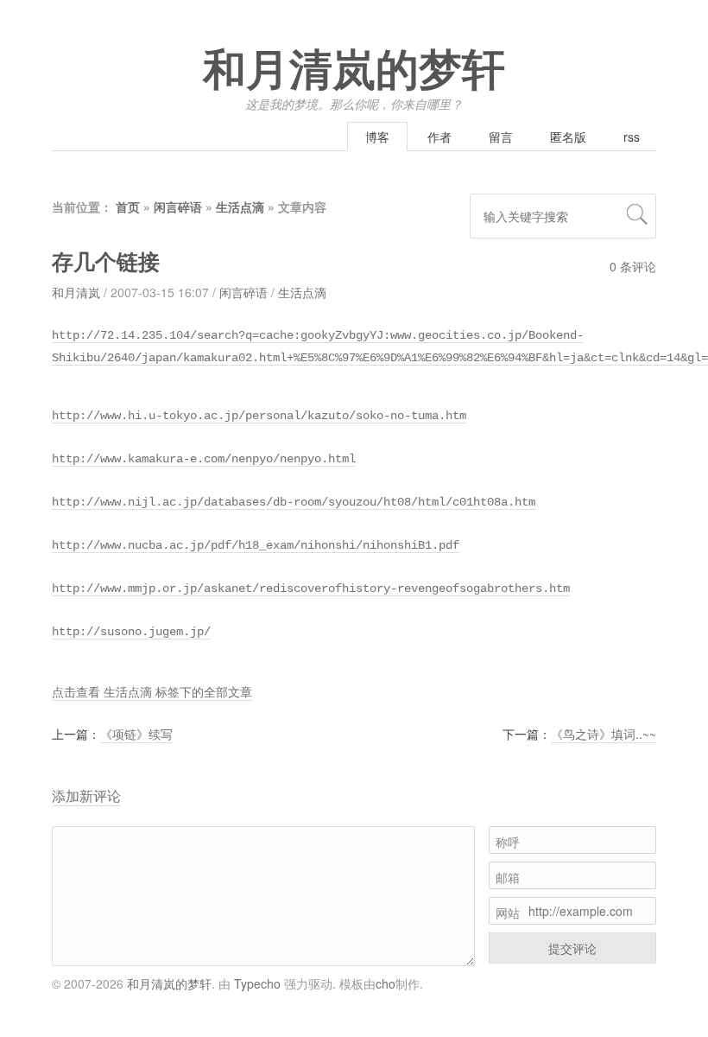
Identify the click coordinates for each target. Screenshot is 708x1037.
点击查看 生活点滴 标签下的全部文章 (152, 691)
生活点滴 (240, 206)
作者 (439, 136)
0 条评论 (633, 266)
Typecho (257, 983)
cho (385, 983)
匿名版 (568, 136)
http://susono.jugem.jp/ (131, 632)
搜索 (637, 214)
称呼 (508, 841)
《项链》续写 (136, 733)
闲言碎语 (178, 206)
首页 (128, 206)
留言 (501, 136)
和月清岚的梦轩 (354, 71)
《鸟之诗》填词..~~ (603, 733)
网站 (508, 912)
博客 (377, 136)
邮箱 (508, 877)
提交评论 (572, 948)
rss (631, 136)
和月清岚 (76, 292)
